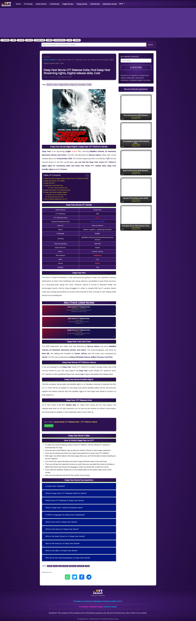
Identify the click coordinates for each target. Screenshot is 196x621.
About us (88, 601)
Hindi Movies (95, 4)
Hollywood (73, 84)
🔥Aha (69, 40)
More (121, 4)
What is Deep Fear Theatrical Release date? (64, 507)
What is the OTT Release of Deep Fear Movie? (64, 500)
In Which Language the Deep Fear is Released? (65, 515)
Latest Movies (41, 4)
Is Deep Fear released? (55, 486)
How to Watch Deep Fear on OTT (56, 199)
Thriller (89, 84)
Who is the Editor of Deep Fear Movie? (61, 550)
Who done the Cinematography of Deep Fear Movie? (67, 558)
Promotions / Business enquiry (91, 607)
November (82, 84)
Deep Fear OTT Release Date (57, 194)
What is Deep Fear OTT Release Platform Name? (66, 493)
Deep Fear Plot (50, 183)
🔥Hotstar (77, 40)
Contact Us (79, 601)
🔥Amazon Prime (59, 40)
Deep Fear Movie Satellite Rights (56, 192)
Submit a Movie (110, 607)
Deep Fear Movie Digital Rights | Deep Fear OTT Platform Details (66, 179)
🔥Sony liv (29, 40)
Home (18, 4)
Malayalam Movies (110, 4)
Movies (53, 60)
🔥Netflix (49, 40)
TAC (119, 601)
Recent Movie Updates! (136, 89)
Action (55, 84)
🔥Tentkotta (5, 40)
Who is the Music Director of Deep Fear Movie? (65, 536)
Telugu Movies (81, 4)
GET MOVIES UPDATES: (130, 57)
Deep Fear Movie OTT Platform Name (57, 190)
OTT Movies (28, 4)
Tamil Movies (54, 4)
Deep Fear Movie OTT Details (55, 181)
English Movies (68, 4)
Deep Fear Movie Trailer (56, 197)
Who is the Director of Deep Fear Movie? (62, 543)
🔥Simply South (39, 40)
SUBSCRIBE (136, 67)
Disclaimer (98, 601)
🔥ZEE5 (13, 40)
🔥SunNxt (20, 40)
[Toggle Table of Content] (86, 175)
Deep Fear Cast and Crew (54, 185)
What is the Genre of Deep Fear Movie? (62, 529)
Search (150, 45)
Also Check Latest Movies (59, 188)
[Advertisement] (98, 23)
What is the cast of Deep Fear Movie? (61, 522)
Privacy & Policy (110, 601)
